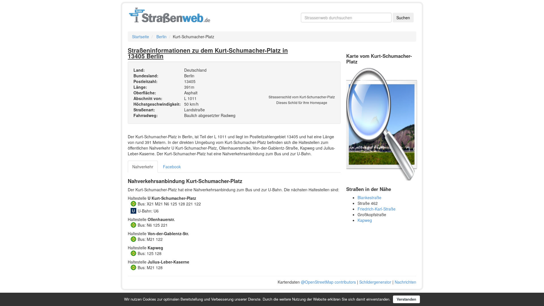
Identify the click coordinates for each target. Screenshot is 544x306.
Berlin (161, 36)
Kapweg (365, 220)
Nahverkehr (142, 166)
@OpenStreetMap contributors (328, 282)
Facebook (172, 166)
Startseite (140, 36)
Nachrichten (405, 282)
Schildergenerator (375, 282)
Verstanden (406, 299)
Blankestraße (369, 197)
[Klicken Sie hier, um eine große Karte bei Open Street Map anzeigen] (381, 123)
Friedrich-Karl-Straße (377, 209)
